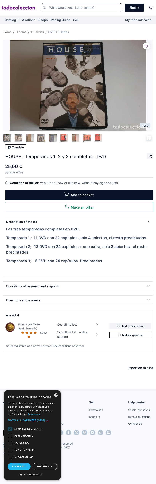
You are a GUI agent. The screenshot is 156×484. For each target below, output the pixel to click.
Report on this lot (140, 368)
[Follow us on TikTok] (100, 432)
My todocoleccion (138, 20)
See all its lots (67, 324)
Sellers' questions (139, 410)
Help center (136, 402)
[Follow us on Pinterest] (84, 432)
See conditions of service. (69, 345)
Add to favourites (132, 326)
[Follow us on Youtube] (92, 432)
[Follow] (146, 46)
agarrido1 (12, 315)
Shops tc (94, 416)
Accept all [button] (19, 466)
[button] (78, 221)
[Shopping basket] (150, 7)
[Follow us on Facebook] (68, 432)
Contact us (135, 423)
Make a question (132, 335)
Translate (18, 147)
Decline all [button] (45, 466)
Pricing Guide (60, 20)
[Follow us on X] (76, 432)
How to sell (96, 410)
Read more (34, 414)
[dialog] (32, 435)
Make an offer (82, 207)
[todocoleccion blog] (108, 432)
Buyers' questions (139, 416)
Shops (43, 20)
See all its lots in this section (72, 334)
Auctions (28, 20)
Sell (75, 20)
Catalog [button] (11, 20)
